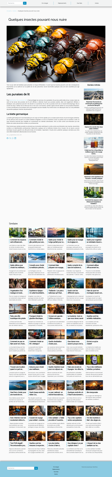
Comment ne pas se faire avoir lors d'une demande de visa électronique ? (17, 345)
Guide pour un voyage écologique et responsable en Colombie (75, 243)
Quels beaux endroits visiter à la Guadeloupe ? (37, 394)
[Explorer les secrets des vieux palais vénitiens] (93, 119)
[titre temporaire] (94, 385)
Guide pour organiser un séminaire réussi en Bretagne (94, 242)
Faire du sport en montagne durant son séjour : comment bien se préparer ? (95, 294)
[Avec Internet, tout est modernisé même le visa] (17, 410)
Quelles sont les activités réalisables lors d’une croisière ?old (94, 319)
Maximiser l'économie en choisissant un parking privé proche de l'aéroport (93, 104)
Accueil (9, 11)
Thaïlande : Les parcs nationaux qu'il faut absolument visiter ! (56, 293)
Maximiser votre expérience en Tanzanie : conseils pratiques (93, 178)
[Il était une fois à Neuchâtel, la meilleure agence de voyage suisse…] (93, 142)
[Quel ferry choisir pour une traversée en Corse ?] (17, 385)
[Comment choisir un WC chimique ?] (36, 334)
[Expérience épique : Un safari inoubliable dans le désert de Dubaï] (36, 283)
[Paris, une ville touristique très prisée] (17, 308)
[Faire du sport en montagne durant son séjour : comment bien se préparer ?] (94, 283)
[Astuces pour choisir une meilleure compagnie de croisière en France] (36, 359)
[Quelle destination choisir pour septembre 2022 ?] (56, 334)
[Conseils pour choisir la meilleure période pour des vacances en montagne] (36, 258)
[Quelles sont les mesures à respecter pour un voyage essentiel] (36, 436)
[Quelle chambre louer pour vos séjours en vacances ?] (56, 359)
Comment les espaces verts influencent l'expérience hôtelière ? (93, 202)
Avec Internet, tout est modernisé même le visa (18, 420)
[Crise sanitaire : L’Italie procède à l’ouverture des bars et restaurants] (56, 410)
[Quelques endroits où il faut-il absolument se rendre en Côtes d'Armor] (75, 385)
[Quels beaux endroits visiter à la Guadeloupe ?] (36, 385)
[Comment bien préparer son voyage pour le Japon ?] (56, 258)
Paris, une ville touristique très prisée (18, 317)
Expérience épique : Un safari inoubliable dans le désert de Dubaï (36, 294)
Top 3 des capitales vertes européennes (75, 419)
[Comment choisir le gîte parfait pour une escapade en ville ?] (36, 232)
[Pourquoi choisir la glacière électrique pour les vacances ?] (36, 308)
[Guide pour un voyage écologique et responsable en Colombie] (75, 232)
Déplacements (62, 3)
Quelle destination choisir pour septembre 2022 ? (55, 344)
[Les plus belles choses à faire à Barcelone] (56, 436)
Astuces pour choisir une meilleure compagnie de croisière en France (36, 370)
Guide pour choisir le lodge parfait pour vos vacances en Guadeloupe (56, 243)
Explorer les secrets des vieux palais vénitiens (94, 128)
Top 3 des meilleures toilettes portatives (94, 368)
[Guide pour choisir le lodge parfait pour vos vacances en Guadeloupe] (56, 232)
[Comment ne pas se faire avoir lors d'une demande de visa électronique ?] (17, 334)
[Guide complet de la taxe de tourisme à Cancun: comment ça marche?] (75, 258)
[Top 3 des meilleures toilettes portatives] (94, 359)
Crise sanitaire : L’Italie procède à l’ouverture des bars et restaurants (56, 421)
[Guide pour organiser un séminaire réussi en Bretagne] (94, 232)
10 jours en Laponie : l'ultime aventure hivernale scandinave (55, 318)
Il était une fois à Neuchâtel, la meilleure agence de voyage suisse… (94, 152)
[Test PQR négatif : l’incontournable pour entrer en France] (17, 436)
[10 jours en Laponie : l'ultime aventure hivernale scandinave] (56, 308)
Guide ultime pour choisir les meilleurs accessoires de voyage (17, 269)
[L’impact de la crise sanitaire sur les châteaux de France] (94, 436)
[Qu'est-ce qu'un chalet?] (94, 334)
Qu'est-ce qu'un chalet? (92, 342)
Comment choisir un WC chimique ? (36, 342)
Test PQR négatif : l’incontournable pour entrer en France (18, 445)
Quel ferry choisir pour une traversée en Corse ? (18, 394)
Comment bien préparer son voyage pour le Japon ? (55, 267)
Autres (97, 3)
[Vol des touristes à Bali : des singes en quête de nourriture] (94, 410)
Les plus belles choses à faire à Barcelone (54, 445)
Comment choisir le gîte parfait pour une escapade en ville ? (36, 242)
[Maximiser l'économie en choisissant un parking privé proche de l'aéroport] (93, 94)
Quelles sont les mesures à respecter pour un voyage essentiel (36, 447)
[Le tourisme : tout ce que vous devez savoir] (75, 308)
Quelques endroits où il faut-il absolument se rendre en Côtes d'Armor (76, 396)
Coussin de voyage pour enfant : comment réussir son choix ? (37, 420)
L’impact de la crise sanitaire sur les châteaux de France (94, 445)
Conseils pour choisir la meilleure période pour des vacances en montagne (37, 269)
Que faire (79, 3)
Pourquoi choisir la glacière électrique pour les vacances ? (36, 318)
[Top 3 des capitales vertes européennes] (75, 410)
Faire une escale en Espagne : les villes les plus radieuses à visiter (76, 369)
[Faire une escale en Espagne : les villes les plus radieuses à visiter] (75, 359)
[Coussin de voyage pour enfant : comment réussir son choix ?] (36, 410)
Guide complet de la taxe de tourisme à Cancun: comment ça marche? (75, 269)
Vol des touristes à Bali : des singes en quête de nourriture (93, 420)
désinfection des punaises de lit (18, 100)
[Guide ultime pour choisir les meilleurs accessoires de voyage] (17, 258)
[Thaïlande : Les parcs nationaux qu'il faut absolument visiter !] (56, 283)
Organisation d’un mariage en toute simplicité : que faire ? (17, 293)
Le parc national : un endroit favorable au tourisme (55, 394)
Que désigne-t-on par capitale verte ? (75, 444)
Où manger (45, 3)
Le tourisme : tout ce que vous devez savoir (75, 317)
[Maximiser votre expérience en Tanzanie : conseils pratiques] (93, 169)
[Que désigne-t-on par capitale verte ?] (75, 436)
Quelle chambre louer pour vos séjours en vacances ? (56, 369)
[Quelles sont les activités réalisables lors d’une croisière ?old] (94, 308)
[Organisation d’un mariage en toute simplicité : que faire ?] (17, 283)
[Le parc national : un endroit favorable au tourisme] (56, 385)
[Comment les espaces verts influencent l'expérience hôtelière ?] (93, 192)
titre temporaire (92, 392)
